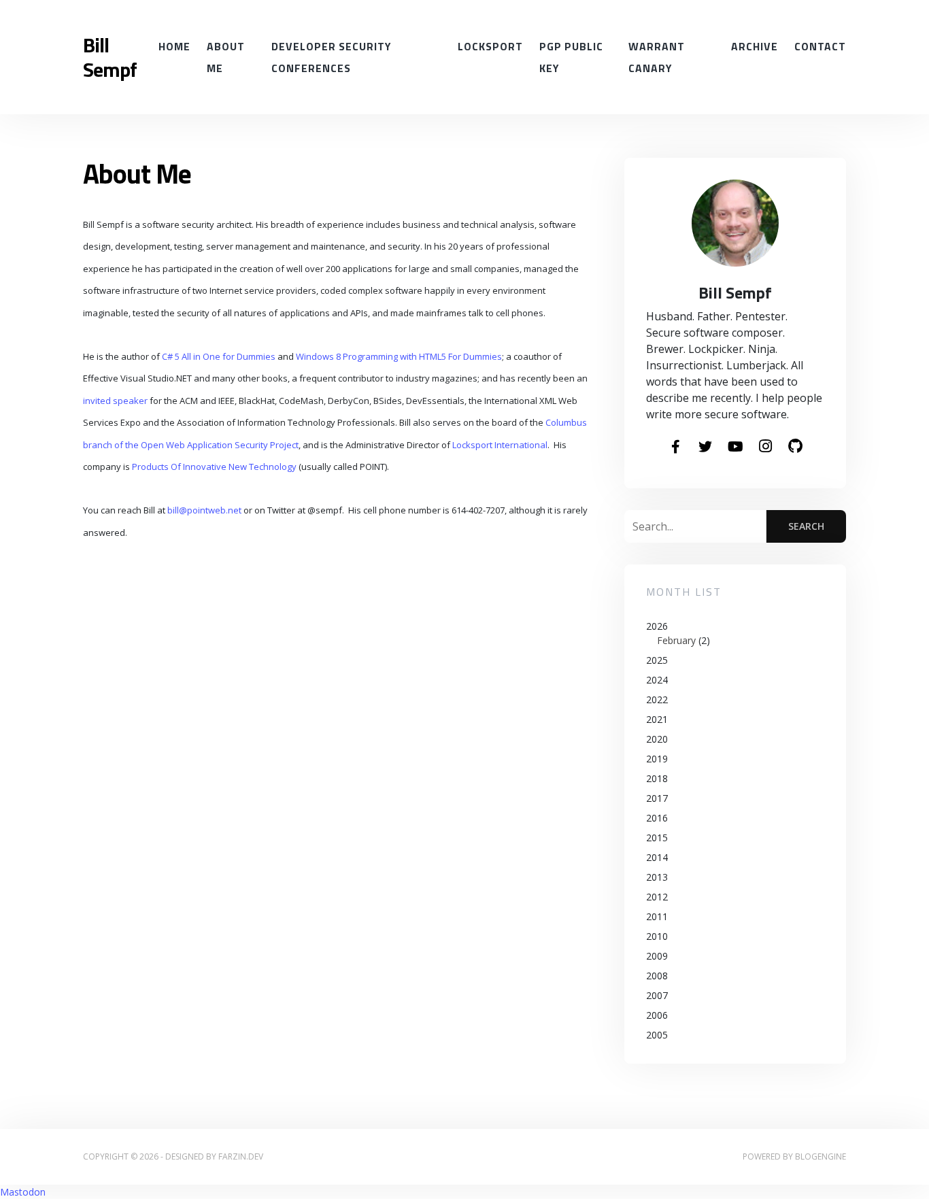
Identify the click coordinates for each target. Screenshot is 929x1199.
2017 (657, 798)
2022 (657, 699)
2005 (657, 1034)
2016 (657, 817)
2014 (657, 857)
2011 (657, 916)
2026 (678, 633)
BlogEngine (820, 1156)
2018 (657, 778)
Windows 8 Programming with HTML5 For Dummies (399, 356)
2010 (657, 936)
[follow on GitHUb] (795, 446)
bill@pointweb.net (204, 510)
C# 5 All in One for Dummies (218, 356)
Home (174, 46)
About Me (226, 57)
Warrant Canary (656, 57)
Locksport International (499, 445)
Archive (754, 46)
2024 (657, 679)
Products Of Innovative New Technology (214, 466)
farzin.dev (240, 1156)
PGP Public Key (571, 57)
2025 (657, 660)
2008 (657, 975)
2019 (657, 758)
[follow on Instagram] (765, 446)
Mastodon (23, 1191)
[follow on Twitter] (705, 447)
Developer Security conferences (331, 57)
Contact (820, 46)
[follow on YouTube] (735, 447)
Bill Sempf (110, 57)
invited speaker (115, 400)
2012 (657, 896)
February (676, 640)
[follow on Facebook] (675, 447)
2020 (657, 738)
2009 (657, 955)
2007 (657, 995)
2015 (657, 837)
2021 (657, 719)
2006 (657, 1015)
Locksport (490, 46)
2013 (657, 877)
